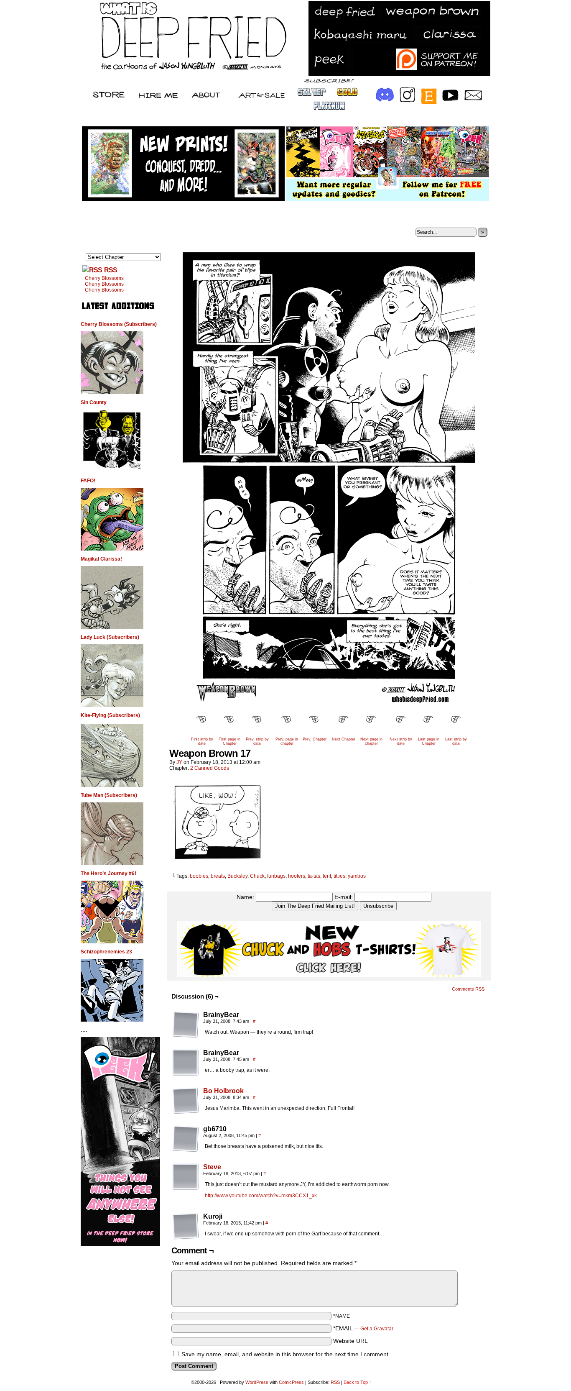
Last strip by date (456, 741)
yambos (357, 876)
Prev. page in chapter (286, 741)
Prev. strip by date (257, 741)
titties (339, 876)
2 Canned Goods (209, 768)
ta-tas (314, 876)
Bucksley (237, 876)
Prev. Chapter (314, 739)
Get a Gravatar (376, 1329)
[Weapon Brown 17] (329, 705)
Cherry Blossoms (104, 278)
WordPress (256, 1382)
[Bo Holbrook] (185, 1112)
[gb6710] (185, 1138)
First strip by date (202, 741)
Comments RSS (468, 988)
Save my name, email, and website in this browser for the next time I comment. (285, 1354)
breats (218, 876)
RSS (110, 270)
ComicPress (291, 1382)
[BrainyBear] (185, 1024)
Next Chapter (343, 739)
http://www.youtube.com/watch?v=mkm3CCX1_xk (261, 1196)
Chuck (257, 876)
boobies (199, 876)
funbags (276, 876)
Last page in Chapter (428, 741)
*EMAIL (363, 1328)
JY (179, 762)
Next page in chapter (371, 741)
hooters (296, 876)
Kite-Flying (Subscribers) (110, 715)
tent (327, 876)
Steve (212, 1167)
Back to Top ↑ (358, 1382)
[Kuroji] (185, 1226)
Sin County (94, 402)
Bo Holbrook (223, 1090)
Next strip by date (401, 741)
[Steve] (185, 1188)
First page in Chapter (229, 741)
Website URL (350, 1340)
